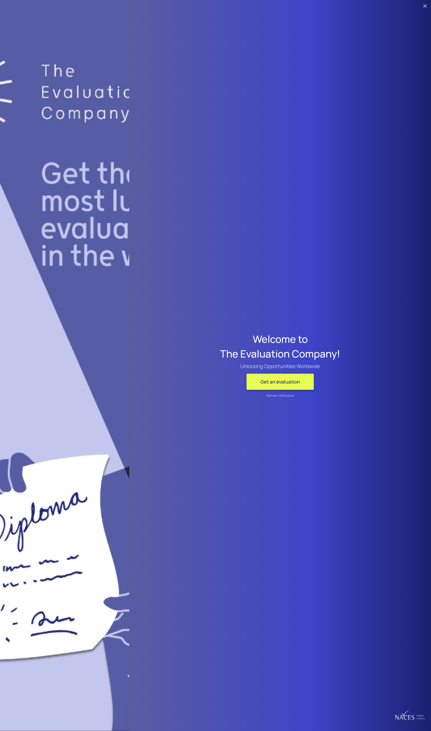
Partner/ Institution (280, 396)
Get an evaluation (280, 382)
